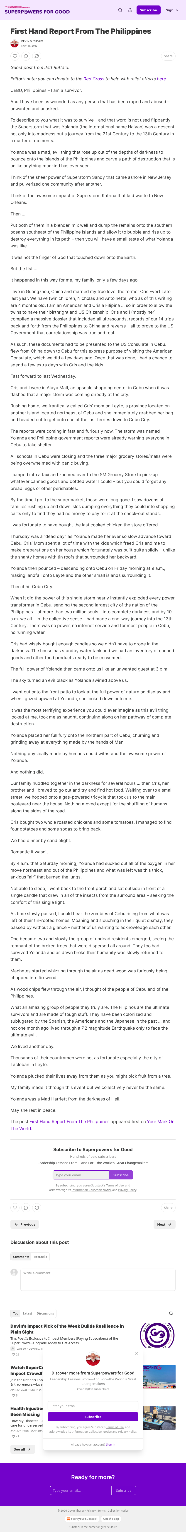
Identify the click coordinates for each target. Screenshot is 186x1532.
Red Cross (93, 78)
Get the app (111, 1519)
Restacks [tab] (40, 1257)
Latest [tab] (27, 1313)
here (161, 78)
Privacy (91, 1511)
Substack (74, 1527)
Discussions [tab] (45, 1313)
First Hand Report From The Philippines (69, 1121)
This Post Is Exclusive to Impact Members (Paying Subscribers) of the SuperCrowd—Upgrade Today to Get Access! (64, 1340)
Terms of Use (115, 1427)
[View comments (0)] (25, 56)
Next (161, 1224)
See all (19, 1449)
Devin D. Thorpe (32, 41)
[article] (93, 1340)
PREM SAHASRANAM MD (38, 1430)
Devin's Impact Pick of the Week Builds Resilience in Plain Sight (67, 1329)
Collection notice (118, 1511)
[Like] (15, 56)
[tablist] (30, 1256)
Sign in (172, 10)
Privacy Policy (127, 1431)
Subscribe (148, 10)
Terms (102, 1511)
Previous (27, 1224)
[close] (136, 1353)
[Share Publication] (130, 9)
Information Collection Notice (92, 1431)
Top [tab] (15, 1313)
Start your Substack (84, 1519)
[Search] (120, 9)
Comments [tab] (21, 1257)
